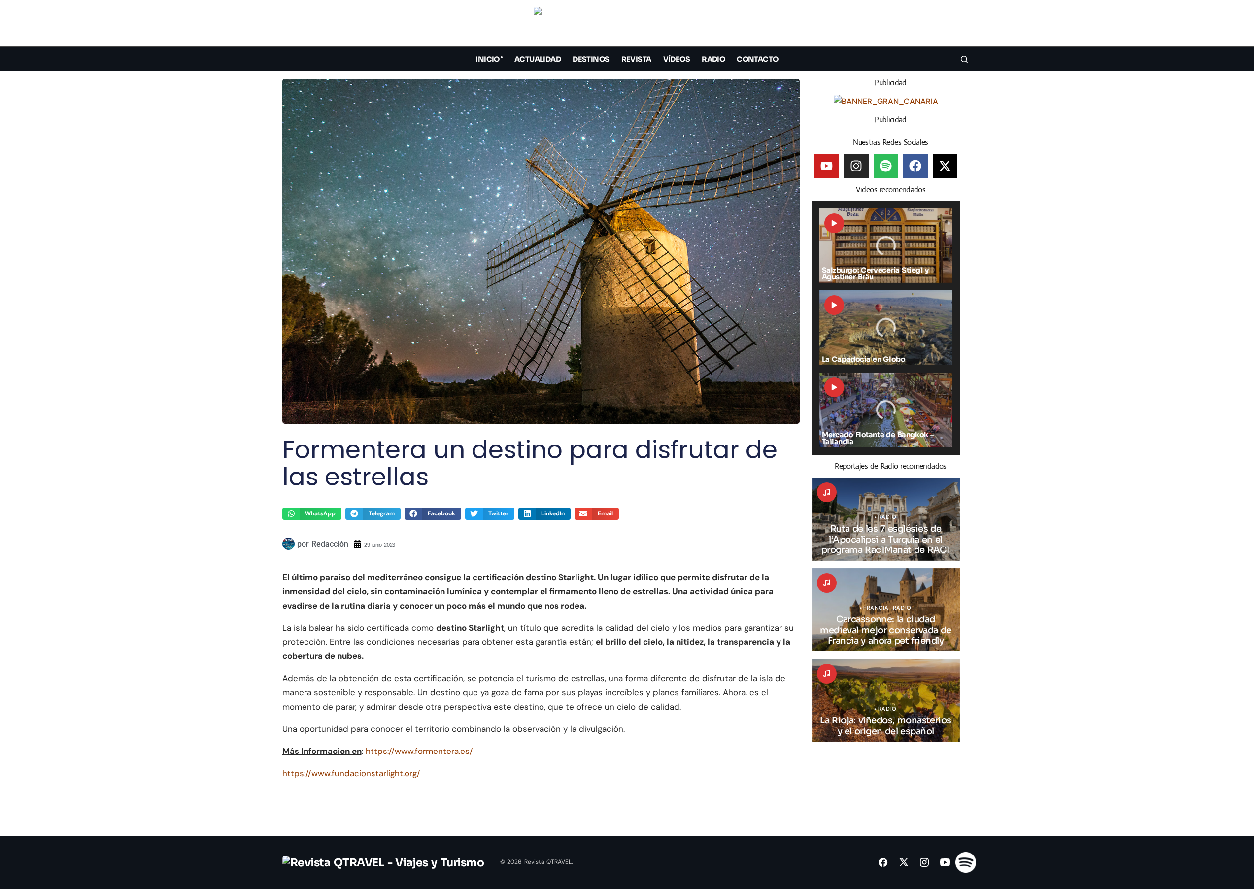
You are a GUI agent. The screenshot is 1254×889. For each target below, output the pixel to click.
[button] (964, 25)
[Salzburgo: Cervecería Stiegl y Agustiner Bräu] (885, 245)
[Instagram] (856, 166)
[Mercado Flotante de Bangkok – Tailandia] (885, 410)
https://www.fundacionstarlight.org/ (351, 773)
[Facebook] (915, 166)
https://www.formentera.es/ (419, 751)
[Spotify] (886, 166)
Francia (876, 608)
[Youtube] (826, 166)
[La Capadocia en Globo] (885, 327)
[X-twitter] (945, 166)
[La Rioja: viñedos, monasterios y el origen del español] (886, 700)
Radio (887, 517)
